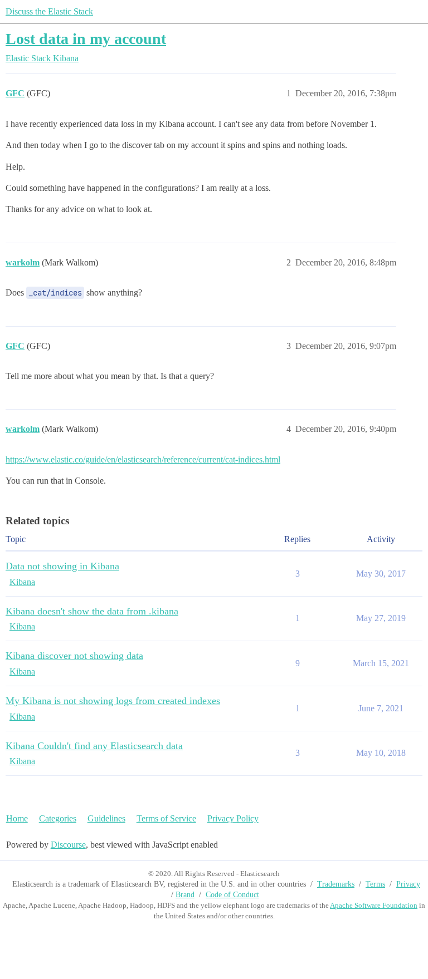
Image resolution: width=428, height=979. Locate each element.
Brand (185, 895)
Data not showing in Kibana (62, 566)
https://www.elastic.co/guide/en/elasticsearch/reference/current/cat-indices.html (143, 459)
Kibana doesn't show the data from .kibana (92, 611)
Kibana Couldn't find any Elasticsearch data (94, 745)
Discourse (68, 844)
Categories (57, 818)
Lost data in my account (86, 38)
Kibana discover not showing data (74, 655)
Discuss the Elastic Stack (49, 11)
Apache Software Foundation (373, 905)
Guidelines (106, 818)
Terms (375, 884)
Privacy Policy (233, 818)
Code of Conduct (232, 895)
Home (17, 818)
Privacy (408, 884)
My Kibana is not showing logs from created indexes (113, 700)
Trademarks (335, 884)
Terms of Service (166, 818)
